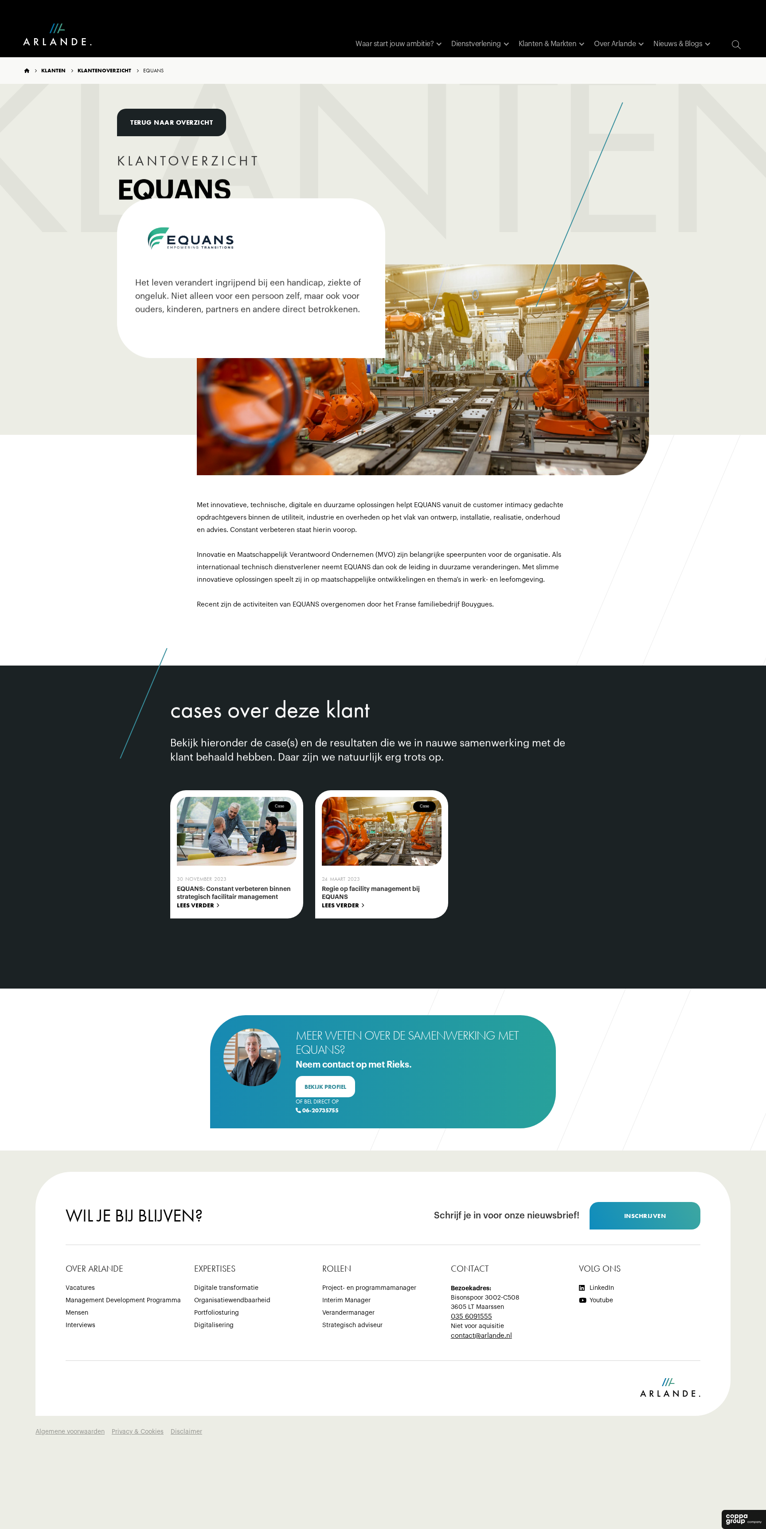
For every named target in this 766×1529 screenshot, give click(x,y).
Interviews (80, 1325)
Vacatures (80, 1288)
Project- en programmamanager (369, 1288)
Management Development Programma (123, 1300)
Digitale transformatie (226, 1288)
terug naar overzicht (171, 122)
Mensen (77, 1313)
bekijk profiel (325, 1087)
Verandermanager (348, 1313)
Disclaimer (186, 1432)
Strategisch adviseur (352, 1325)
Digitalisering (214, 1325)
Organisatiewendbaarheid (232, 1300)
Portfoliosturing (216, 1313)
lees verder (195, 905)
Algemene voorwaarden (70, 1432)
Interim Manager (346, 1300)
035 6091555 (471, 1316)
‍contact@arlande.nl (481, 1335)
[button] (399, 44)
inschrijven (645, 1216)
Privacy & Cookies (138, 1432)
